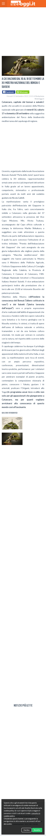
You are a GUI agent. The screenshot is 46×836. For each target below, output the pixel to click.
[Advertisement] (23, 31)
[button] (3, 3)
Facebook (9, 92)
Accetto (37, 830)
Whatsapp (23, 92)
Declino (26, 830)
